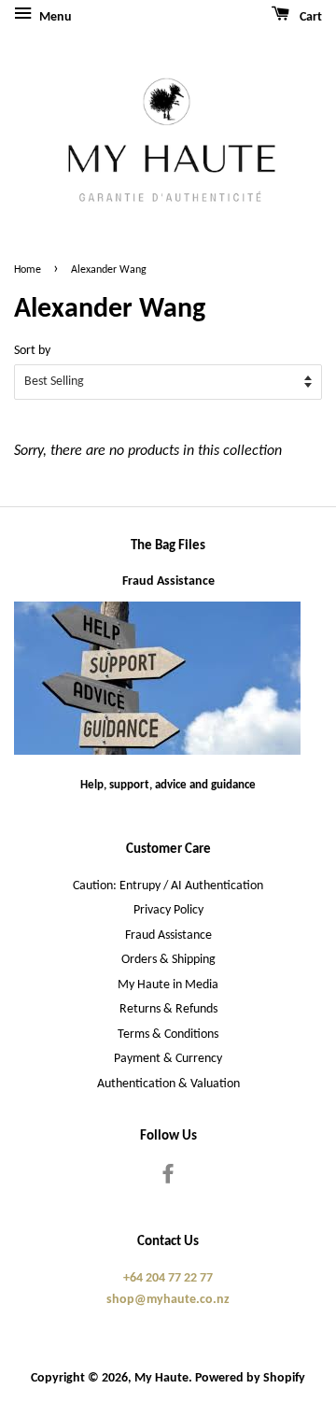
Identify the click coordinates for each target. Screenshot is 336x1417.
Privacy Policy (168, 910)
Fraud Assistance (168, 581)
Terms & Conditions (168, 1034)
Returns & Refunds (168, 1009)
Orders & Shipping (168, 960)
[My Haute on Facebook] (168, 1178)
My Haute (161, 1378)
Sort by (32, 351)
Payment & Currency (168, 1059)
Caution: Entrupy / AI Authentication (168, 886)
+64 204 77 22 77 (168, 1278)
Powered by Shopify (250, 1378)
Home (27, 270)
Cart (309, 17)
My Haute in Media (168, 985)
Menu (54, 17)
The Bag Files (168, 546)
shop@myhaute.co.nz (168, 1300)
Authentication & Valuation (168, 1084)
